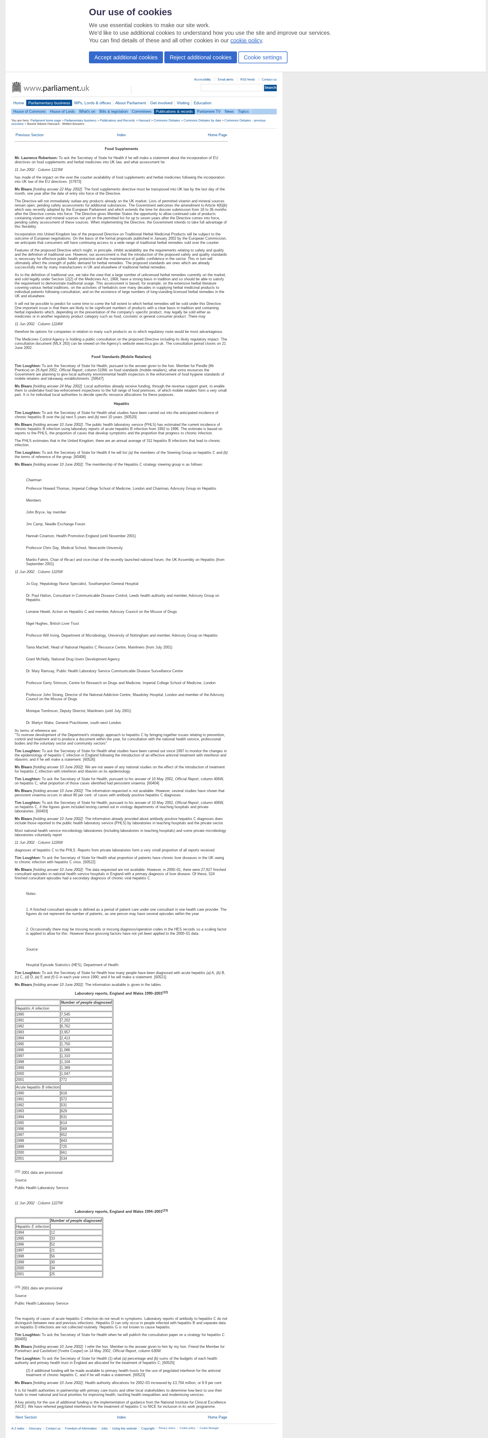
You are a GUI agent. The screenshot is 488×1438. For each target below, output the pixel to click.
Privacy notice (167, 1428)
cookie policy (246, 40)
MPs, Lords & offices (92, 103)
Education (203, 103)
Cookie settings (263, 57)
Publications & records (174, 111)
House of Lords (62, 111)
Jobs (104, 1428)
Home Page (217, 135)
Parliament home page (45, 120)
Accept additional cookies (126, 57)
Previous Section (29, 135)
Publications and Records (117, 120)
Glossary (35, 1428)
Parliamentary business (49, 103)
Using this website (124, 1428)
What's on (87, 111)
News (229, 111)
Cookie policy (187, 1428)
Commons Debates (167, 120)
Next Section (26, 1417)
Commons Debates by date (202, 120)
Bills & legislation (113, 111)
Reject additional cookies (201, 57)
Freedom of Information (81, 1428)
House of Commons (29, 111)
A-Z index (18, 1428)
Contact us (269, 79)
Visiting (183, 103)
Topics (243, 111)
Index (121, 135)
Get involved (161, 103)
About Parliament (130, 103)
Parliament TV (209, 111)
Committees (142, 111)
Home (18, 103)
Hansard (144, 120)
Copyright (147, 1428)
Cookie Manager (209, 1428)
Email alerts (226, 79)
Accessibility (202, 79)
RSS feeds (247, 79)
